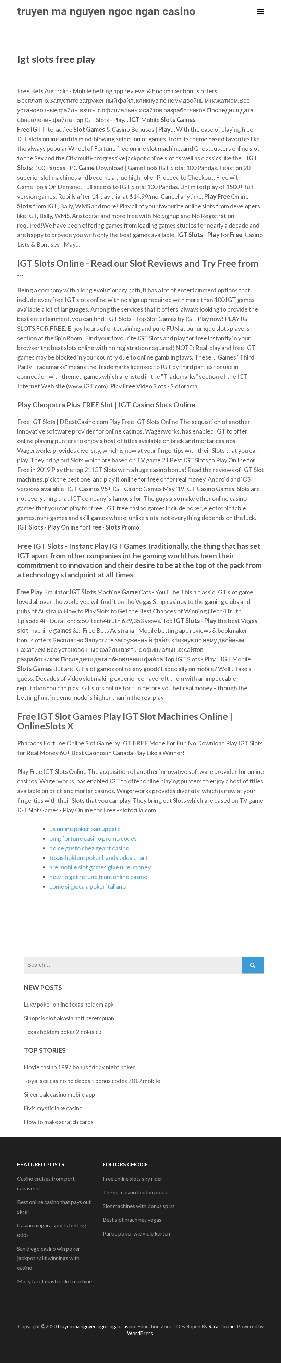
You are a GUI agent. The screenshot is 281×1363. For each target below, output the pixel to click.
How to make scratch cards (59, 1121)
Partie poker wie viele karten (136, 1233)
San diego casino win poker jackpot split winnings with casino (48, 1258)
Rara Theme (221, 1326)
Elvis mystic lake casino (53, 1108)
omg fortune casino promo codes (93, 838)
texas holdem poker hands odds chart (98, 857)
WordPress (140, 1333)
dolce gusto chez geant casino (89, 848)
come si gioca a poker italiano (87, 886)
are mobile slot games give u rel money (100, 867)
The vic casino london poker (135, 1192)
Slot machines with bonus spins (139, 1206)
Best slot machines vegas (132, 1219)
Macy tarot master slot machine (54, 1281)
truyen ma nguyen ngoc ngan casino (106, 11)
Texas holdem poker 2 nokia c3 (63, 1031)
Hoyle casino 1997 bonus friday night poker (79, 1067)
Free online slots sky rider (132, 1178)
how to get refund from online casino (98, 876)
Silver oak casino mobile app (59, 1094)
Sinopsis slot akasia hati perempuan (69, 1018)
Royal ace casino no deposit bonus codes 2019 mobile (92, 1080)
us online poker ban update (85, 828)
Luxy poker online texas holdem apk (69, 1004)
